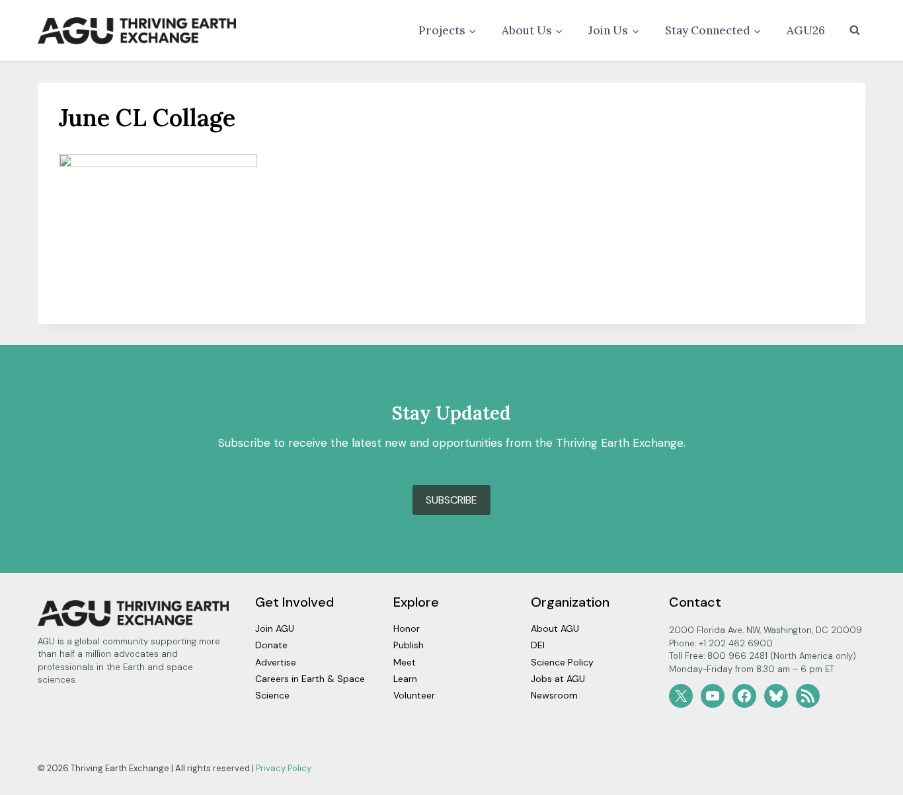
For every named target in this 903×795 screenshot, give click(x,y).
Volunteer (414, 695)
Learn (405, 679)
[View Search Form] (854, 30)
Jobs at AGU (558, 679)
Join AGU (274, 628)
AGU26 (806, 30)
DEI (538, 645)
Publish (408, 645)
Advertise (275, 662)
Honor (406, 628)
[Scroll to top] (869, 781)
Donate (271, 645)
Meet (404, 662)
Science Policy (562, 662)
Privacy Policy (283, 768)
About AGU (555, 628)
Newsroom (554, 695)
